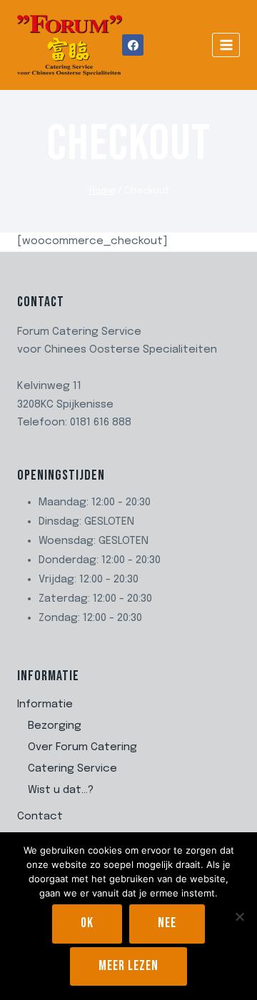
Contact (40, 816)
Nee (167, 923)
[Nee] (239, 916)
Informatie (45, 704)
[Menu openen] (226, 44)
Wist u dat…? (61, 790)
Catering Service (72, 768)
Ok (87, 923)
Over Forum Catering (82, 747)
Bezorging (54, 726)
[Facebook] (132, 45)
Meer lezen (128, 966)
